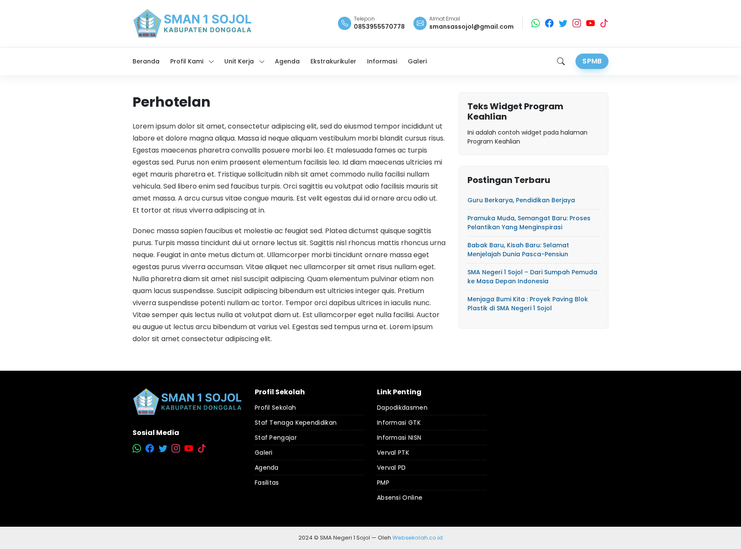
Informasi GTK (399, 422)
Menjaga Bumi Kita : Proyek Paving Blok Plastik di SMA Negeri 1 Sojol (527, 303)
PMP (383, 482)
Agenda (267, 467)
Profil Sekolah (275, 407)
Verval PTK (393, 452)
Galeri (264, 452)
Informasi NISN (399, 437)
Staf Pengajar (276, 437)
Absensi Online (399, 497)
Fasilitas (267, 482)
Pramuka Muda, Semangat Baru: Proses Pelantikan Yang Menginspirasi (528, 222)
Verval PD (391, 467)
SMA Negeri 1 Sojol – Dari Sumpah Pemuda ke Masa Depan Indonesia (532, 276)
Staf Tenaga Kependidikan (296, 422)
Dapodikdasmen (402, 407)
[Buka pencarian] (560, 61)
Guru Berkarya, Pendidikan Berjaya (521, 200)
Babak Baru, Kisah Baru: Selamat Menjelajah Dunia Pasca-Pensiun (518, 249)
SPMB (592, 61)
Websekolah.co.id (417, 538)
